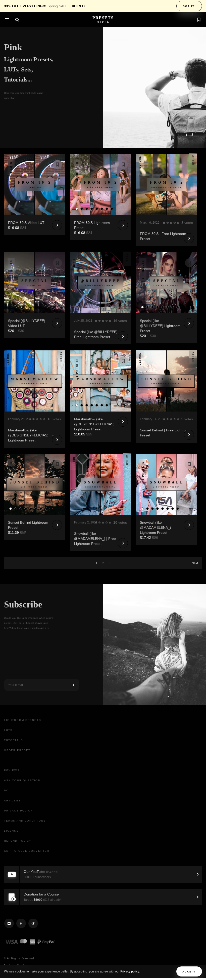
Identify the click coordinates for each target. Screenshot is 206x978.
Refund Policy (17, 840)
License (11, 830)
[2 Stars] (167, 222)
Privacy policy (129, 971)
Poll (8, 790)
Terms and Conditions (25, 820)
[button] (7, 20)
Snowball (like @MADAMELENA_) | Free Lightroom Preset (95, 539)
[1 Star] (164, 222)
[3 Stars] (171, 222)
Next (195, 563)
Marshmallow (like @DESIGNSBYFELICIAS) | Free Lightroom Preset (33, 435)
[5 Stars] (178, 222)
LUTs (8, 730)
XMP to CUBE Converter (26, 850)
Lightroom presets (22, 720)
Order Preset (17, 750)
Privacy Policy (18, 810)
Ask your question (22, 780)
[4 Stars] (174, 222)
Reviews (12, 770)
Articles (12, 800)
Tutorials (13, 740)
